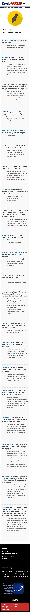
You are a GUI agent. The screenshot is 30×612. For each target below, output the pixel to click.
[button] (25, 607)
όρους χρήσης (5, 609)
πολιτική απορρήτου (7, 607)
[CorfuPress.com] (12, 3)
